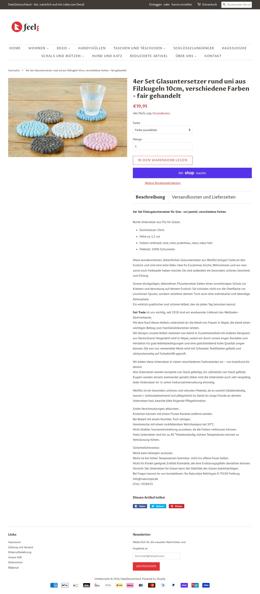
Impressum (14, 542)
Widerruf (13, 567)
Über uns (185, 56)
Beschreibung (150, 197)
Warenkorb (209, 4)
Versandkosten (161, 113)
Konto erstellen (181, 4)
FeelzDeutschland (131, 578)
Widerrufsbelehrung (19, 552)
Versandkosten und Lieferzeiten (204, 197)
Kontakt (213, 56)
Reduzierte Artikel (149, 56)
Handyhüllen (92, 48)
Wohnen (37, 48)
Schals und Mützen (61, 56)
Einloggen (155, 4)
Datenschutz (15, 562)
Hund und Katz (107, 56)
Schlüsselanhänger (193, 48)
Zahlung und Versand (20, 547)
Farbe (136, 123)
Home (15, 48)
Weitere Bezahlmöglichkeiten (162, 183)
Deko (62, 48)
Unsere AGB (15, 557)
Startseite (14, 70)
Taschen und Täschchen (138, 48)
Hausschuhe (234, 48)
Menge (137, 139)
